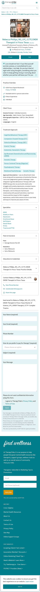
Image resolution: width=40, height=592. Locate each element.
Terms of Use (10, 404)
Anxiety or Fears (8, 215)
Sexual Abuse (7, 224)
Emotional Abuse (8, 219)
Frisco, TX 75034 (25, 50)
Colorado (20, 52)
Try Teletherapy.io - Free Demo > (15, 564)
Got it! (20, 587)
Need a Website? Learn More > (14, 560)
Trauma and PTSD (8, 228)
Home (3, 12)
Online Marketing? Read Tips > (14, 556)
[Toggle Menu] (37, 2)
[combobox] (20, 347)
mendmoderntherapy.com (14, 289)
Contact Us (7, 520)
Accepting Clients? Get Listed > (14, 548)
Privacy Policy (28, 401)
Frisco (15, 12)
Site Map (7, 532)
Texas (30, 52)
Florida (25, 52)
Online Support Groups (11, 537)
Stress (5, 226)
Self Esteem (7, 221)
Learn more (29, 581)
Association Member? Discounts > (15, 552)
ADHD (5, 212)
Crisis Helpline (8, 508)
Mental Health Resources (12, 512)
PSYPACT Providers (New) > (13, 568)
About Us (7, 516)
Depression (6, 217)
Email (10, 57)
